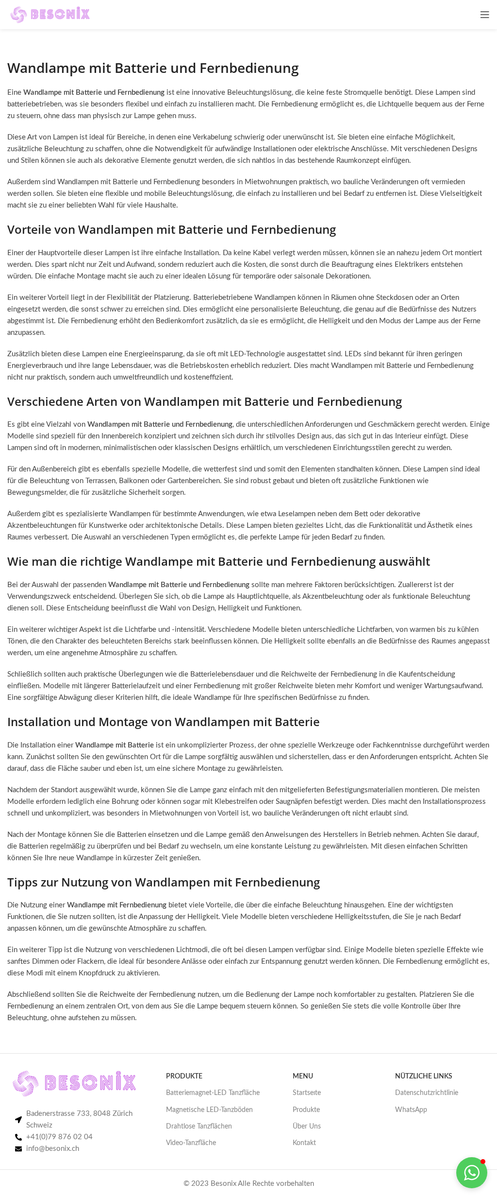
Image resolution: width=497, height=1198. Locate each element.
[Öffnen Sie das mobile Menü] (485, 14)
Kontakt (304, 1143)
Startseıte (307, 1093)
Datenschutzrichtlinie (426, 1093)
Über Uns (307, 1126)
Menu (303, 1076)
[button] (471, 1172)
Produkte (306, 1110)
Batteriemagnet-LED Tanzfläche (213, 1093)
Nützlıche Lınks (423, 1076)
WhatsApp (411, 1110)
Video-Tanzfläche (191, 1143)
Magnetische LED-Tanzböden (209, 1110)
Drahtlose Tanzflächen (199, 1126)
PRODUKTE (184, 1076)
